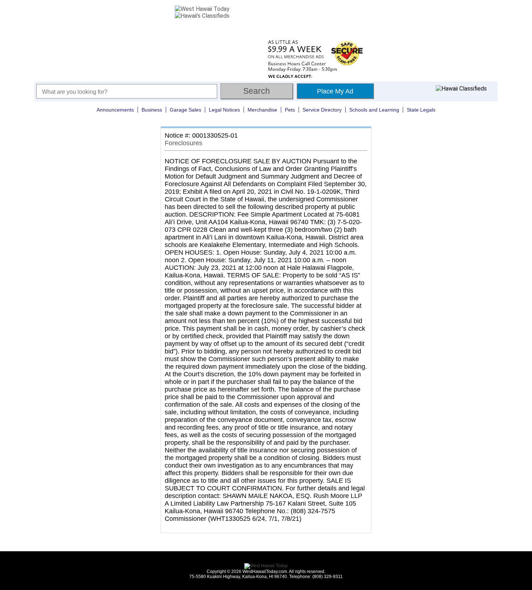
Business (152, 110)
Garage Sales (185, 110)
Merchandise (262, 110)
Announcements (115, 110)
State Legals (421, 110)
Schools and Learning (374, 110)
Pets (290, 110)
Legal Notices (224, 110)
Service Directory (322, 110)
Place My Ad (335, 91)
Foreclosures (183, 143)
